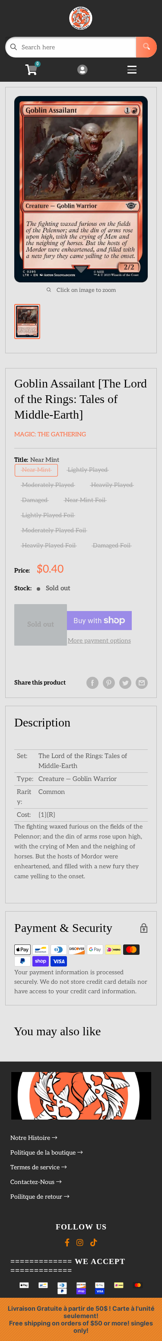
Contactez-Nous (33, 1182)
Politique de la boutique (43, 1152)
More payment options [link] (99, 640)
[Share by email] (142, 683)
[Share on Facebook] (92, 683)
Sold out (40, 625)
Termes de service (35, 1167)
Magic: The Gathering (50, 434)
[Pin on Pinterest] (109, 683)
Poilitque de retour (37, 1196)
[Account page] (82, 70)
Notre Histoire (31, 1138)
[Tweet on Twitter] (125, 683)
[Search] (146, 47)
